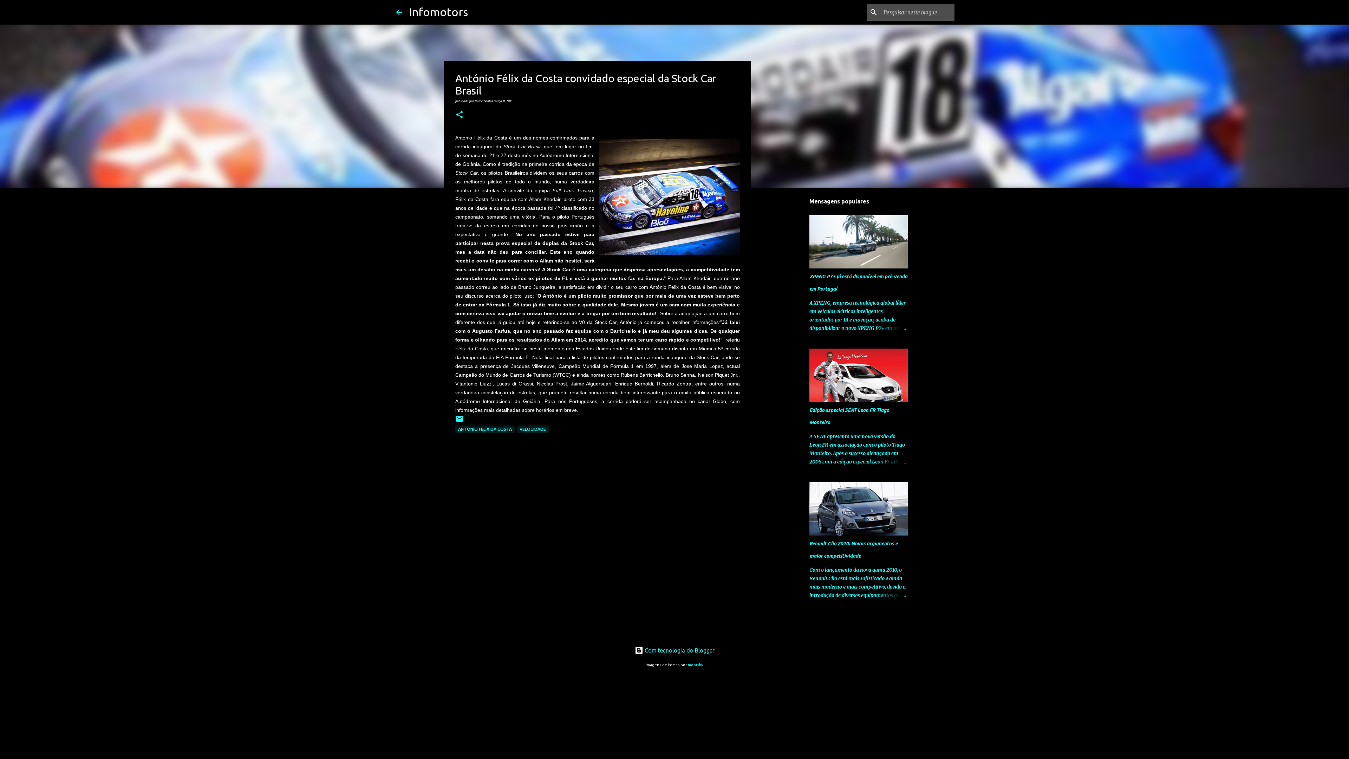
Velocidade (533, 429)
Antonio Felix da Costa (485, 429)
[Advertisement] (597, 580)
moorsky (695, 665)
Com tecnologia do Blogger (679, 650)
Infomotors (438, 12)
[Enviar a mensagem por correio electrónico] (459, 421)
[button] (459, 114)
